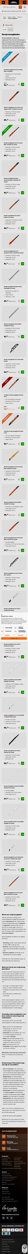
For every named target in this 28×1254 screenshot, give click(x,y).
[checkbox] (2, 628)
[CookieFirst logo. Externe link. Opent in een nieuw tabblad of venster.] (1, 614)
